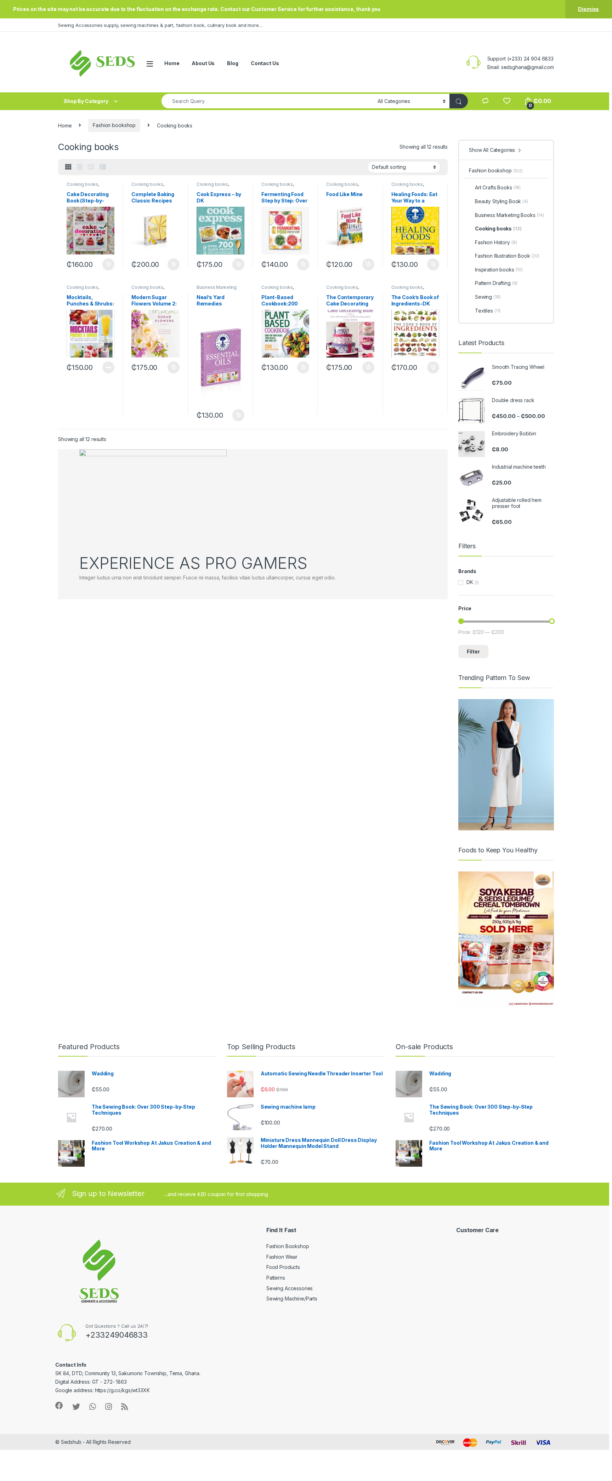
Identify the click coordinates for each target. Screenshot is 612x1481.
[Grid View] (68, 167)
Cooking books (82, 184)
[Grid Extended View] (80, 167)
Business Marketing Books (509, 215)
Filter (473, 651)
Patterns (275, 1278)
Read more (108, 367)
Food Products (283, 1267)
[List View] (91, 167)
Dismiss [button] (588, 9)
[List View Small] (103, 167)
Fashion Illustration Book (507, 256)
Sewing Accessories (289, 1288)
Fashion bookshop (114, 125)
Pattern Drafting (496, 283)
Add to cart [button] (108, 264)
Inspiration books (499, 270)
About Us (203, 63)
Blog (232, 63)
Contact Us (265, 63)
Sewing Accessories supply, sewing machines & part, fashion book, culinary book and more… (160, 25)
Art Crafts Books (498, 187)
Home (171, 63)
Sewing (488, 297)
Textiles (487, 311)
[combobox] (268, 101)
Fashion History (496, 242)
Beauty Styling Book (501, 201)
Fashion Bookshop (287, 1246)
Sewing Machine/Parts (291, 1299)
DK (469, 582)
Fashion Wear (282, 1257)
